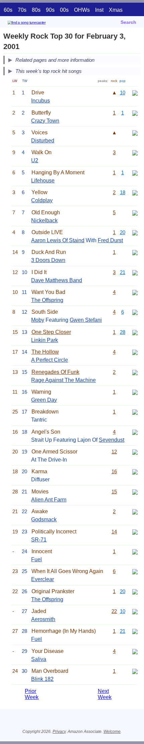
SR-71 (39, 539)
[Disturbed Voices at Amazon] (135, 132)
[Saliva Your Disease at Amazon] (135, 651)
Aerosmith (43, 619)
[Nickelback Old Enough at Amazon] (135, 212)
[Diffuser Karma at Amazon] (135, 471)
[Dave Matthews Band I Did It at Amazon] (135, 272)
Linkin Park (44, 340)
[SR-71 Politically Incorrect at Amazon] (135, 531)
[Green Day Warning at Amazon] (135, 392)
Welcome (112, 731)
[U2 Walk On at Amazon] (135, 152)
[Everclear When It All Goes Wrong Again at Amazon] (135, 571)
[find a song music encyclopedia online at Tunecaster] (36, 24)
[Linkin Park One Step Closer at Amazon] (135, 332)
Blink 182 (42, 679)
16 (114, 471)
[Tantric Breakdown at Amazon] (135, 411)
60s (8, 10)
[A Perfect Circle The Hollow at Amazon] (135, 352)
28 (122, 332)
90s (50, 10)
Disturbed (42, 140)
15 (114, 491)
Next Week (105, 694)
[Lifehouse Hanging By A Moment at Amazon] (135, 172)
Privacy (59, 731)
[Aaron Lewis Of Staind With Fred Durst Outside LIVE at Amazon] (135, 232)
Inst (99, 10)
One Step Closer (51, 332)
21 (122, 272)
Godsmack (44, 519)
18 (122, 192)
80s (36, 10)
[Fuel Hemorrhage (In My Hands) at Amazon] (135, 631)
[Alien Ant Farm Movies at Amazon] (135, 491)
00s (64, 10)
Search (128, 22)
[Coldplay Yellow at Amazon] (135, 192)
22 (114, 611)
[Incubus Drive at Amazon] (135, 92)
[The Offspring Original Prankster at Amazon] (135, 591)
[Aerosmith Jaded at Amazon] (135, 611)
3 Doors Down (48, 260)
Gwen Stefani (86, 320)
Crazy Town (45, 121)
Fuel (36, 559)
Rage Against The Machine (63, 380)
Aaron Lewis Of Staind (57, 240)
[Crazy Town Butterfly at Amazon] (135, 113)
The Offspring (47, 300)
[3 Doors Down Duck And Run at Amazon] (135, 252)
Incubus (40, 100)
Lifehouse (43, 180)
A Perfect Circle (49, 360)
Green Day (44, 400)
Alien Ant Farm (48, 499)
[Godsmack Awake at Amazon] (135, 511)
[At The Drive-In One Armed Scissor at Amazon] (135, 451)
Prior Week (32, 694)
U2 (34, 160)
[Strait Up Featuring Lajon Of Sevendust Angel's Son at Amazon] (135, 432)
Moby (37, 320)
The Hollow (45, 352)
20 (122, 232)
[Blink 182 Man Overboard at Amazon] (135, 671)
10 (122, 92)
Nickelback (44, 220)
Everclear (42, 579)
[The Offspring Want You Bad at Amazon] (135, 292)
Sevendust (111, 440)
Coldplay (42, 200)
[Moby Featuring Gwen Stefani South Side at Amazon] (135, 312)
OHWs (82, 10)
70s (22, 10)
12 (114, 451)
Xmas (116, 10)
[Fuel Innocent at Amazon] (135, 551)
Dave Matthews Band (56, 280)
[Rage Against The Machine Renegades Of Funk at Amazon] (135, 372)
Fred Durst (110, 240)
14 (114, 531)
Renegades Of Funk (55, 372)
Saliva (38, 659)
